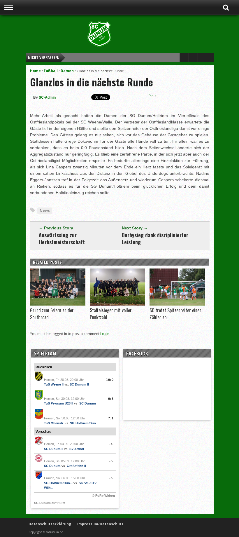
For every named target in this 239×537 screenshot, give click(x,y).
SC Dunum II (79, 384)
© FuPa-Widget (103, 495)
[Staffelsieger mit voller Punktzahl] (117, 304)
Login (104, 333)
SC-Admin (47, 97)
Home (35, 70)
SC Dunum (87, 403)
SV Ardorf (76, 449)
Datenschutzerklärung (50, 524)
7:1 (111, 418)
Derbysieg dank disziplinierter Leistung (155, 238)
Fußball (51, 70)
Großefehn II (76, 466)
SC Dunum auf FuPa (49, 503)
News (45, 210)
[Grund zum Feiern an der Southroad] (57, 304)
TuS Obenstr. (54, 423)
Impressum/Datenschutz (100, 524)
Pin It (152, 96)
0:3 (111, 398)
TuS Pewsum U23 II (58, 403)
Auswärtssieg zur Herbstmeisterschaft (62, 238)
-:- (111, 444)
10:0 (110, 379)
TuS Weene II (54, 384)
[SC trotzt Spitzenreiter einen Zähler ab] (177, 304)
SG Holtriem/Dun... (84, 423)
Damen (67, 70)
